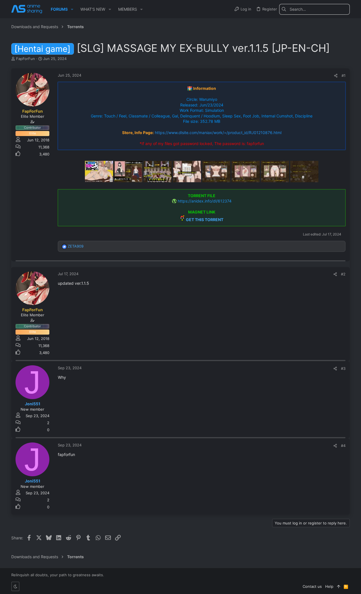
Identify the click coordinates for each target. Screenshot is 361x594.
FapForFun (25, 58)
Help (329, 586)
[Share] (336, 75)
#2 (343, 274)
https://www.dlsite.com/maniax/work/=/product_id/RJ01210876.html (218, 132)
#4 (343, 445)
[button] (72, 9)
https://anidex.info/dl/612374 (205, 201)
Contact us (312, 586)
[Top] (338, 586)
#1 (343, 75)
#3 (343, 368)
